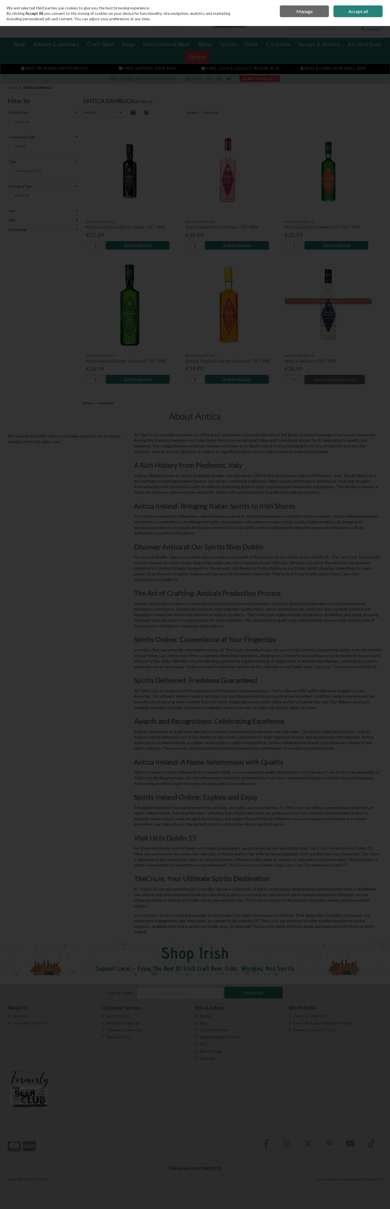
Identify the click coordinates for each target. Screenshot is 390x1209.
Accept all (358, 11)
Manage (304, 11)
